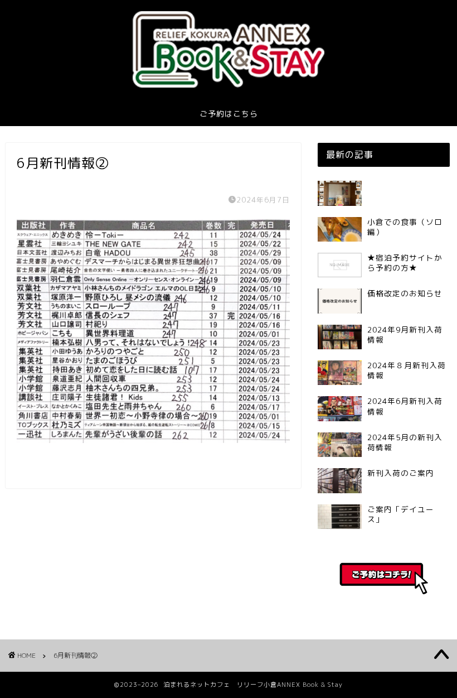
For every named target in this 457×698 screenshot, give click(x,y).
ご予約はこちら (229, 114)
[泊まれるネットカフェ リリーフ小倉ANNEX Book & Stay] (228, 87)
